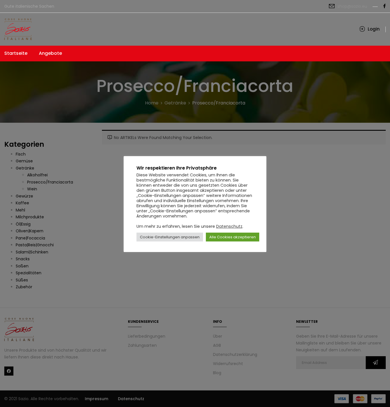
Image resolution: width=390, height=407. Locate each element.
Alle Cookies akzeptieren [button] (232, 237)
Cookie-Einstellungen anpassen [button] (170, 237)
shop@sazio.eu (352, 6)
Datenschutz (229, 226)
